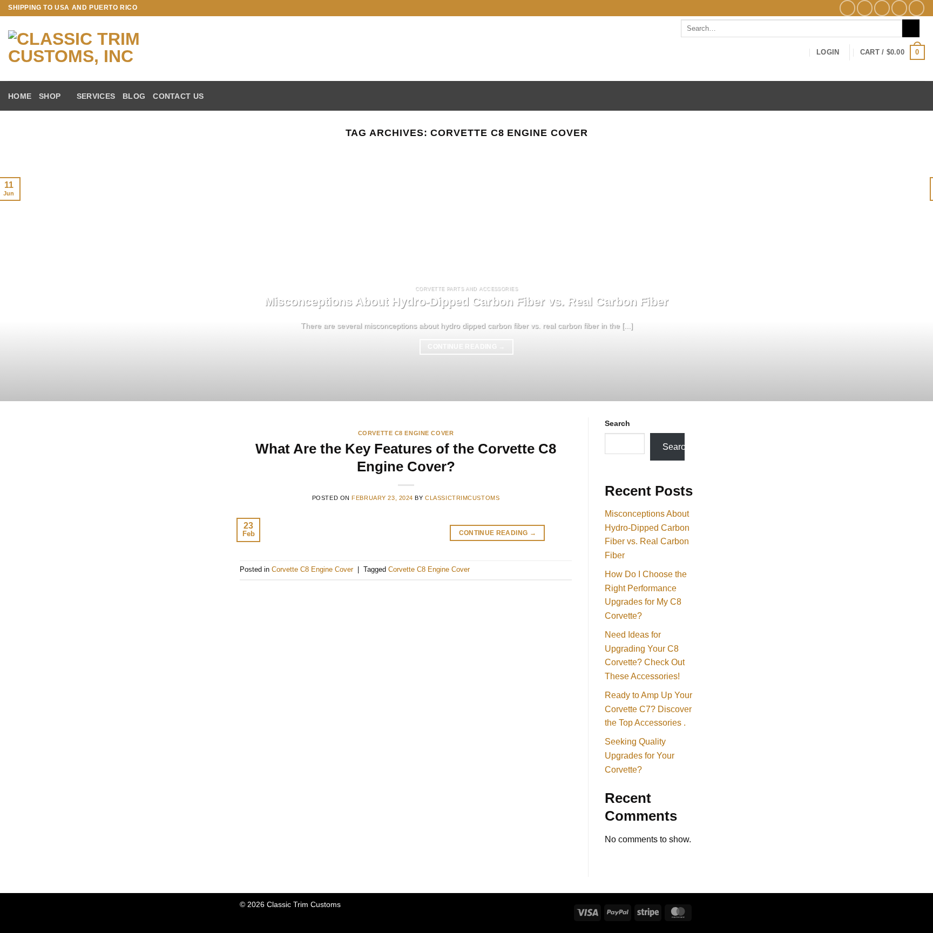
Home (19, 96)
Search (617, 423)
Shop (49, 96)
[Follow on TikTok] (882, 8)
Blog (134, 96)
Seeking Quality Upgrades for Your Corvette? (639, 755)
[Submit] (911, 28)
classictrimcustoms (462, 498)
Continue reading (466, 346)
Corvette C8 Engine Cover (406, 433)
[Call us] (916, 8)
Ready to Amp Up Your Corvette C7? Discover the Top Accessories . (648, 709)
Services (96, 96)
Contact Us (178, 96)
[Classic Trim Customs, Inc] (110, 48)
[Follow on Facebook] (847, 8)
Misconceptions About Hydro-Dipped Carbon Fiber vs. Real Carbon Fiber (466, 301)
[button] (827, 52)
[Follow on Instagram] (865, 8)
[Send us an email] (899, 8)
